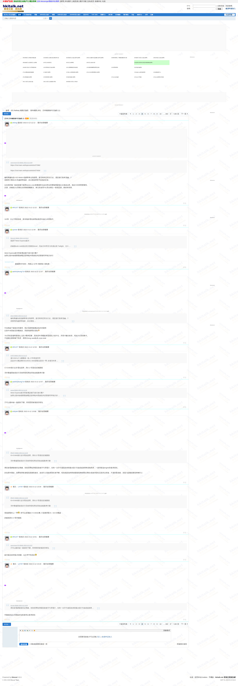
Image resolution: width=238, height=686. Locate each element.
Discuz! (15, 677)
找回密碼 (229, 6)
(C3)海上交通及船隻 (70, 72)
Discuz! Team (15, 680)
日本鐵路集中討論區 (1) (51, 110)
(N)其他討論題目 (138, 67)
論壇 (19, 14)
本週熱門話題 (8, 1)
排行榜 (110, 14)
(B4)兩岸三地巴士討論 (139, 57)
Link (27, 630)
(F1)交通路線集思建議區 (28, 72)
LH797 (20, 487)
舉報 (184, 203)
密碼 (188, 8)
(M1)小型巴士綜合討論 (28, 81)
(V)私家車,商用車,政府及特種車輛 (142, 62)
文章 (45, 18)
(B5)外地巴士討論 (157, 57)
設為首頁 (90, 1)
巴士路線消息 (28, 14)
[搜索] (50, 18)
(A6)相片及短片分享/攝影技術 (29, 67)
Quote (30, 630)
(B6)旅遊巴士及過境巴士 (28, 62)
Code (32, 630)
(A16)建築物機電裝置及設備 (93, 67)
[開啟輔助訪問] (235, 1)
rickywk (15, 411)
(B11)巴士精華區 (70, 62)
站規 (104, 1)
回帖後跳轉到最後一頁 (39, 644)
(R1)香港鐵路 (26, 77)
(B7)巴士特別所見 (47, 62)
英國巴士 (103, 14)
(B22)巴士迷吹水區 (91, 62)
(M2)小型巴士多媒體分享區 (49, 81)
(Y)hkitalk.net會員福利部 (139, 72)
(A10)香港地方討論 (47, 67)
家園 (53, 14)
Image (25, 630)
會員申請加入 (231, 8)
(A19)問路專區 (114, 67)
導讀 (35, 14)
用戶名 (188, 6)
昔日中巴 (86, 14)
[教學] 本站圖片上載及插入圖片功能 (73, 1)
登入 (99, 637)
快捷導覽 (229, 15)
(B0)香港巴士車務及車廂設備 (29, 57)
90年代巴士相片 (62, 14)
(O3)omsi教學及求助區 (158, 77)
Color (23, 630)
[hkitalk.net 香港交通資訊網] (13, 8)
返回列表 (124, 114)
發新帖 (6, 113)
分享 (146, 14)
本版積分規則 (182, 644)
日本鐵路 (117, 14)
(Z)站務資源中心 (157, 72)
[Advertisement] (119, 38)
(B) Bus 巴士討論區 (9, 14)
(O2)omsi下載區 (138, 77)
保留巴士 (139, 14)
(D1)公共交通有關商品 (92, 72)
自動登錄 (221, 6)
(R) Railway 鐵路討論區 (19, 110)
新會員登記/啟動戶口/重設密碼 (25, 1)
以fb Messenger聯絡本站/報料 (48, 1)
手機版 (211, 677)
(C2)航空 (45, 72)
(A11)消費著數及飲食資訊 (72, 67)
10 (160, 114)
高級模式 (166, 630)
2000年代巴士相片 (75, 14)
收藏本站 (98, 1)
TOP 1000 (94, 14)
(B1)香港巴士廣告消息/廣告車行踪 (51, 57)
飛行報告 (126, 14)
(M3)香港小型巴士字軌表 (72, 81)
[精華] (78, 57)
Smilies (34, 630)
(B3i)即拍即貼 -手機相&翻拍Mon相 (119, 57)
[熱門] (76, 57)
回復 (8, 203)
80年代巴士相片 (44, 14)
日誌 (132, 14)
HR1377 (15, 207)
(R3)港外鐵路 (69, 77)
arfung (14, 123)
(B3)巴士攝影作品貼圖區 (92, 57)
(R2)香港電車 (46, 77)
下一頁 (183, 114)
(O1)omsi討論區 (115, 77)
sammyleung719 (18, 271)
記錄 (152, 14)
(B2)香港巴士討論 (70, 57)
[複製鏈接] (33, 118)
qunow (14, 230)
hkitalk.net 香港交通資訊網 (3, 110)
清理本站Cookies (201, 677)
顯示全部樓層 (43, 123)
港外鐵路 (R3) (35, 110)
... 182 (165, 114)
